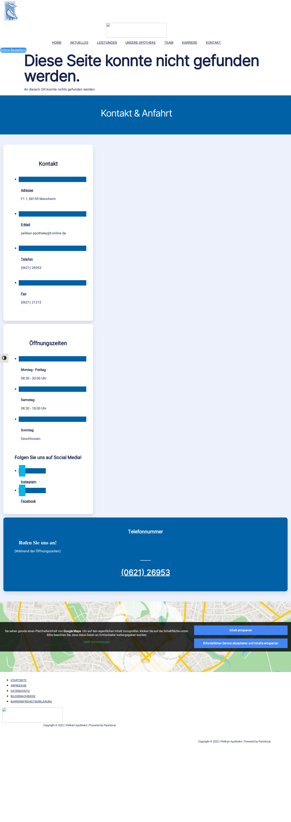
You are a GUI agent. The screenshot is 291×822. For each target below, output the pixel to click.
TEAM (168, 42)
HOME (57, 42)
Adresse (27, 190)
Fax (23, 293)
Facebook (28, 501)
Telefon (27, 259)
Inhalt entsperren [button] (240, 630)
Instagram (28, 481)
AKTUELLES (79, 42)
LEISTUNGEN (107, 42)
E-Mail (25, 224)
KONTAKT (213, 42)
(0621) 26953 (145, 572)
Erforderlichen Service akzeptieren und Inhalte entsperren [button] (240, 643)
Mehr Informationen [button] (97, 642)
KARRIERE (189, 42)
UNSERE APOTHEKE (140, 42)
